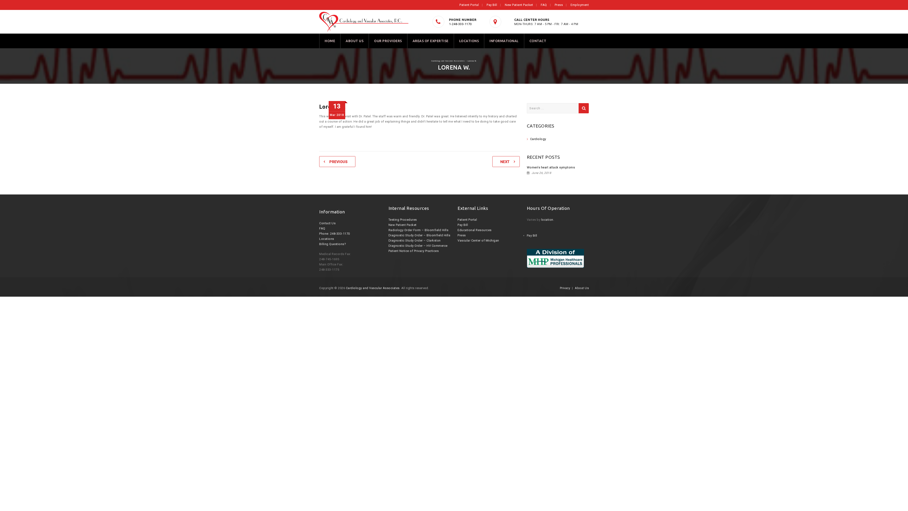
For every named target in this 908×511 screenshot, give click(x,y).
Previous (338, 162)
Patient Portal (469, 5)
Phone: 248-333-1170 (334, 233)
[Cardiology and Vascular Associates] (363, 22)
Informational (504, 41)
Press (559, 5)
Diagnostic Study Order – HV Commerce (418, 245)
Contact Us (327, 223)
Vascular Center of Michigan (478, 240)
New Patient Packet (519, 5)
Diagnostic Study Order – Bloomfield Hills (419, 235)
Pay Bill (492, 5)
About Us (354, 41)
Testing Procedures (403, 219)
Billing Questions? (332, 244)
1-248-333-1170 (460, 24)
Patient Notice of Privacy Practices (414, 251)
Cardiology (538, 139)
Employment (580, 5)
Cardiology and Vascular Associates (373, 288)
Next (505, 162)
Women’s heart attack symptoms (551, 167)
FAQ (544, 5)
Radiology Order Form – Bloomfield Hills (419, 230)
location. (547, 219)
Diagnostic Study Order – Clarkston (415, 240)
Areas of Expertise (431, 41)
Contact (537, 41)
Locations (469, 41)
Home (330, 41)
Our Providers (388, 41)
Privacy (565, 288)
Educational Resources (475, 230)
